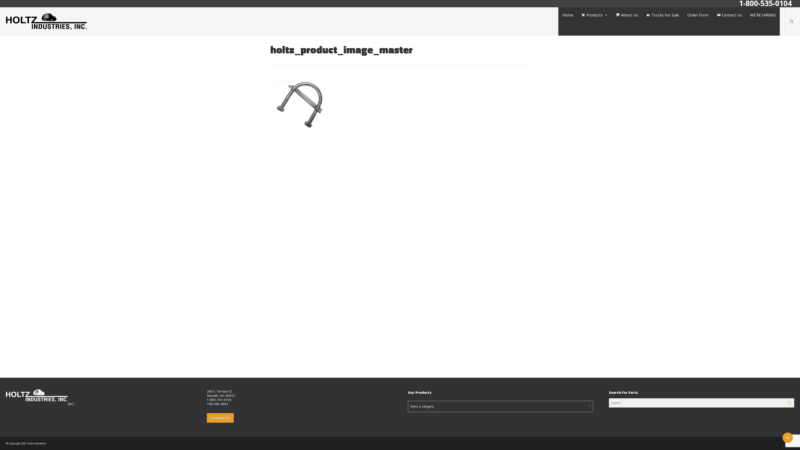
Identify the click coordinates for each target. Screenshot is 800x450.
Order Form (698, 15)
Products (594, 15)
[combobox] (500, 406)
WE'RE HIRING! (763, 15)
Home (567, 15)
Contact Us (732, 15)
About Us (629, 15)
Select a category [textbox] (422, 406)
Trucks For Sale (665, 15)
